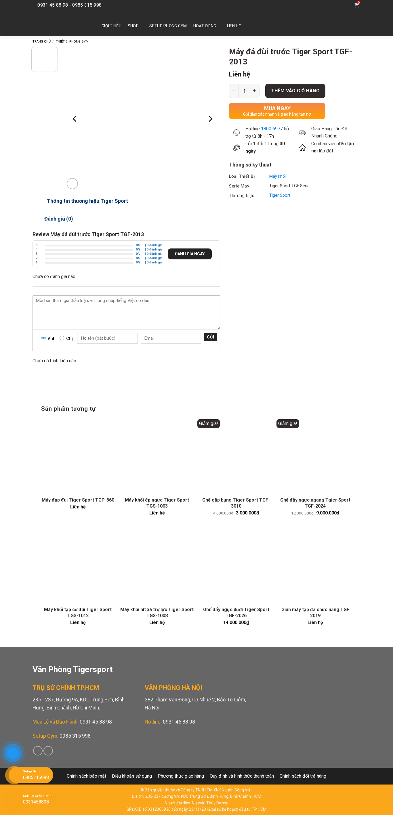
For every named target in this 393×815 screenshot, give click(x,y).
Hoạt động (204, 26)
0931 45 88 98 (96, 722)
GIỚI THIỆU (111, 26)
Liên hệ (234, 26)
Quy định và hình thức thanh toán (242, 776)
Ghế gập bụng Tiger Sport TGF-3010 (236, 503)
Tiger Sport (279, 195)
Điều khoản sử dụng (132, 776)
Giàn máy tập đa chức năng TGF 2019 (315, 612)
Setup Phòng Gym (168, 26)
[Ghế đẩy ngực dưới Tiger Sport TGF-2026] (236, 565)
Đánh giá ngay (190, 254)
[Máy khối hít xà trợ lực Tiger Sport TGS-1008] (157, 565)
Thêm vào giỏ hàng (295, 90)
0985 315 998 (75, 736)
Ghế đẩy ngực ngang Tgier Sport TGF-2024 (315, 503)
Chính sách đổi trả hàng (303, 776)
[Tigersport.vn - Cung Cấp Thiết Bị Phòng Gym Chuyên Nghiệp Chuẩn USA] (58, 23)
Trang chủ (42, 41)
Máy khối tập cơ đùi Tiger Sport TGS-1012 (78, 612)
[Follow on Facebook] (323, 5)
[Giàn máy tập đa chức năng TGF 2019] (315, 565)
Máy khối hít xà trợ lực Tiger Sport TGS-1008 (157, 612)
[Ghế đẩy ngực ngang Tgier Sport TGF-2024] (315, 456)
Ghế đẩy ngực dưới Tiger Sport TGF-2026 (236, 612)
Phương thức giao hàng (181, 776)
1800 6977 (272, 128)
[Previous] (75, 118)
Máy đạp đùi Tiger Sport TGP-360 (78, 500)
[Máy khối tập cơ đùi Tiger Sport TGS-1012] (78, 565)
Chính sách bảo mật (86, 776)
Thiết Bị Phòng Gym (72, 41)
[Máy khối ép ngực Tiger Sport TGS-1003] (157, 456)
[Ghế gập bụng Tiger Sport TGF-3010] (236, 456)
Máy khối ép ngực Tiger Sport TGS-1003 (157, 503)
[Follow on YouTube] (332, 5)
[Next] (210, 118)
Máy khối (277, 176)
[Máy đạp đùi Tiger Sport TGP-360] (78, 456)
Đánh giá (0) (58, 219)
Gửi (210, 337)
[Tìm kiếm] (345, 5)
